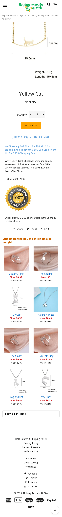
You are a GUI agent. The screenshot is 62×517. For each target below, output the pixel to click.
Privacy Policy (31, 443)
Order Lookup (31, 462)
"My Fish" (46, 396)
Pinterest (32, 482)
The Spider (16, 355)
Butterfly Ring (16, 273)
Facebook (32, 473)
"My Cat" (16, 314)
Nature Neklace (46, 314)
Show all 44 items (31, 413)
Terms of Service (31, 447)
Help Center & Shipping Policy (31, 438)
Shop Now (31, 125)
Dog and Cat (16, 396)
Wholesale (31, 466)
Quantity (21, 114)
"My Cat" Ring (46, 355)
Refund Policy (31, 451)
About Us (31, 458)
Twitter (32, 477)
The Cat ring (45, 273)
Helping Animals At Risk (35, 493)
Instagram (32, 486)
